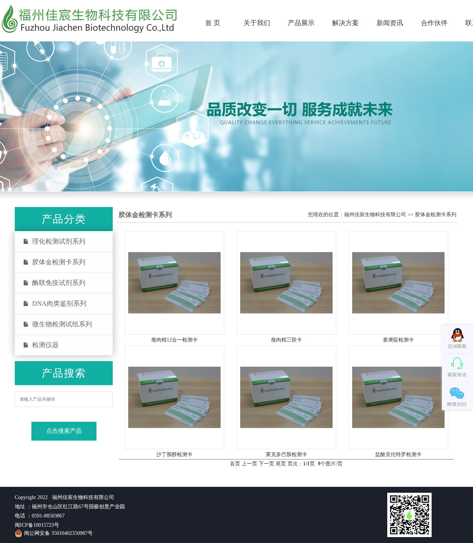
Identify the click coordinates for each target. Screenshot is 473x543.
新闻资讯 (390, 23)
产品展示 (301, 23)
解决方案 (345, 23)
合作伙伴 (434, 23)
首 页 (212, 23)
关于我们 (257, 23)
